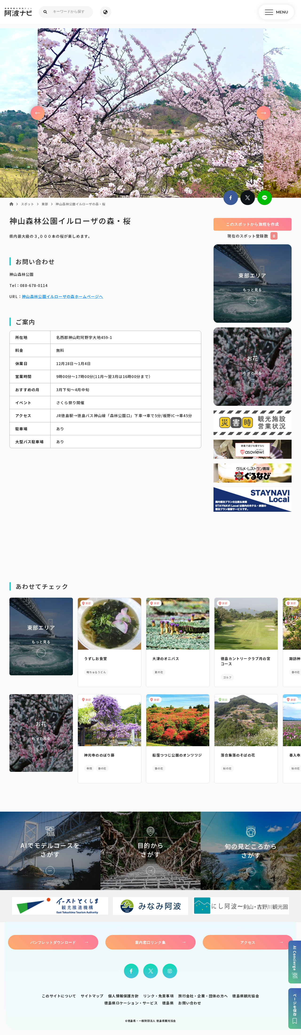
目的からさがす (150, 851)
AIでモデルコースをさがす (50, 851)
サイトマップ (92, 995)
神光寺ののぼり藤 (99, 755)
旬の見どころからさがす (251, 851)
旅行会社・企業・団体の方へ (203, 995)
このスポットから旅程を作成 (252, 224)
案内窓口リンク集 (150, 942)
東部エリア (253, 283)
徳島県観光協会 (245, 995)
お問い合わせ (189, 1002)
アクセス (248, 942)
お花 (253, 366)
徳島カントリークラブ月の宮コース (245, 661)
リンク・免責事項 (158, 995)
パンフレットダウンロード (53, 942)
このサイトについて (59, 995)
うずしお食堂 (95, 658)
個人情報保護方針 (123, 995)
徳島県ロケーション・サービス (131, 1002)
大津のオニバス (165, 658)
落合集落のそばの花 (238, 755)
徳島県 (168, 1002)
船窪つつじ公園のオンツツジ (177, 755)
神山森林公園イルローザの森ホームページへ (62, 296)
